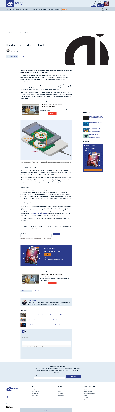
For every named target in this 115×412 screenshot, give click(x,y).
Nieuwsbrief (35, 395)
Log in (6, 53)
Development (61, 395)
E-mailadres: (23, 233)
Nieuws (35, 9)
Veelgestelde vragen (88, 391)
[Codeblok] (36, 346)
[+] (42, 346)
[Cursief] (25, 346)
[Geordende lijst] (31, 346)
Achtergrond (13, 32)
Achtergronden (43, 9)
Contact (86, 389)
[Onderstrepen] (27, 346)
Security (60, 391)
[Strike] (29, 346)
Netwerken (60, 393)
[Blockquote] (35, 346)
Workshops (57, 9)
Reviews (51, 9)
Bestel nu (47, 254)
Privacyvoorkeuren (88, 399)
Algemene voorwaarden (89, 393)
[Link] (38, 346)
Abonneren (100, 5)
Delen (24, 56)
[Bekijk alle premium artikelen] (64, 9)
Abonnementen (35, 391)
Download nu (52, 113)
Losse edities (35, 393)
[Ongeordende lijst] (33, 346)
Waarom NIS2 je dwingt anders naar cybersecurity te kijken (51, 105)
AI (58, 389)
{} (40, 346)
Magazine (34, 389)
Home (7, 32)
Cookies (86, 397)
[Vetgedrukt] (23, 346)
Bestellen (93, 5)
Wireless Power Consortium (39, 213)
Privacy (86, 395)
